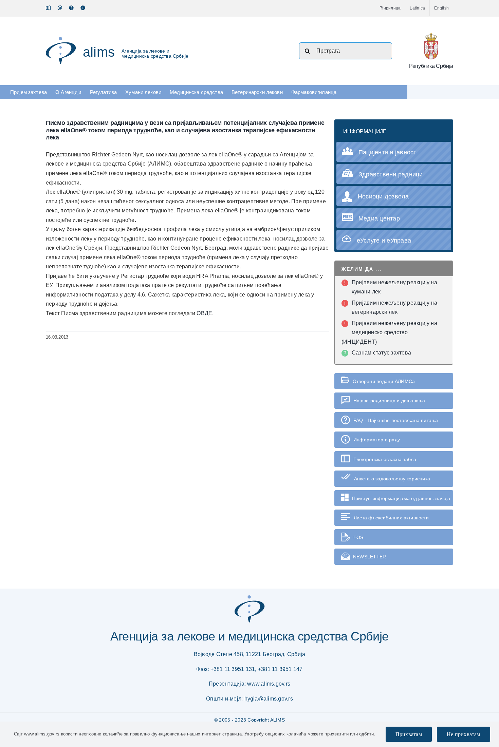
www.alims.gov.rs (268, 684)
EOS (358, 537)
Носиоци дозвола (383, 196)
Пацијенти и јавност (387, 152)
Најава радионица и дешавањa (389, 400)
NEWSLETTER (369, 556)
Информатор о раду (376, 439)
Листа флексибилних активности (391, 517)
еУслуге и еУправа (384, 240)
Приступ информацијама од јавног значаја (401, 498)
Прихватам (408, 734)
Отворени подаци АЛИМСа (384, 381)
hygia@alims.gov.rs (268, 699)
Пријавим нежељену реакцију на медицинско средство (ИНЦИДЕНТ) (389, 332)
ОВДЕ (204, 313)
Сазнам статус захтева (381, 353)
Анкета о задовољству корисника (392, 478)
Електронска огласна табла (384, 459)
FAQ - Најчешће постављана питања (395, 420)
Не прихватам (463, 734)
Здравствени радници (390, 174)
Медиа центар (379, 218)
